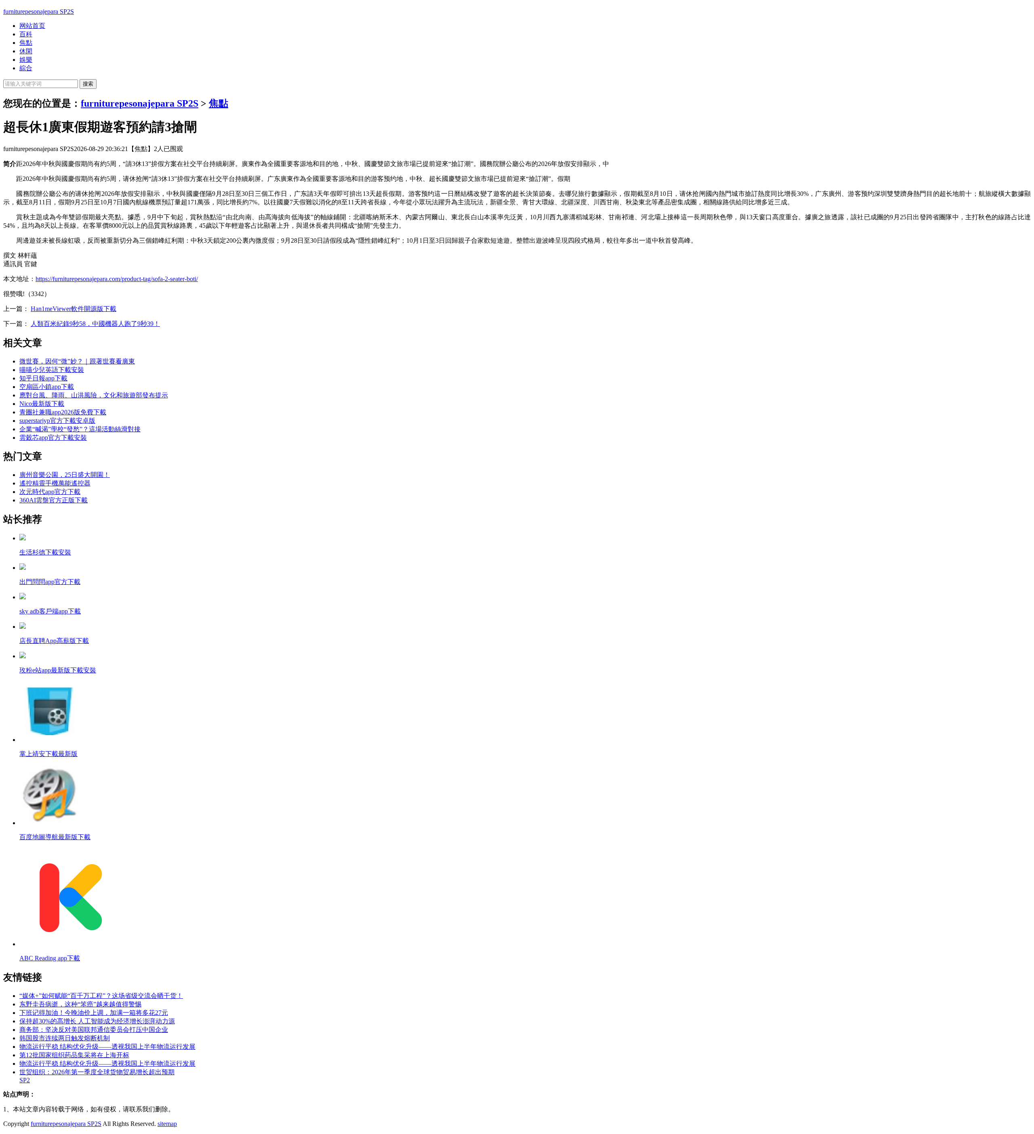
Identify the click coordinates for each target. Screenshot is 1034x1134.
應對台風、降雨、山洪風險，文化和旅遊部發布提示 (93, 395)
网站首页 (32, 25)
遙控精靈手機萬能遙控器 (54, 483)
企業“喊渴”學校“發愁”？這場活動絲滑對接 (80, 429)
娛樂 (25, 59)
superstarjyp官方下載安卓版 (57, 420)
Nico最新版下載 (41, 403)
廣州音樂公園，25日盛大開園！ (64, 474)
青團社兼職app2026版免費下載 (62, 412)
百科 (25, 34)
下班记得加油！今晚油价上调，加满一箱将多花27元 (93, 1012)
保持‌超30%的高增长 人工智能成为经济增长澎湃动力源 (97, 1021)
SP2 (24, 1080)
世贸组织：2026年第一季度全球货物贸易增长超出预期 (96, 1072)
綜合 (25, 68)
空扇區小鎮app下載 (46, 386)
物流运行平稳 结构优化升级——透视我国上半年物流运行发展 (107, 1046)
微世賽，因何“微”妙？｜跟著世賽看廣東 (77, 361)
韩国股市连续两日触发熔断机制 (64, 1038)
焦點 (25, 42)
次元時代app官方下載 (49, 491)
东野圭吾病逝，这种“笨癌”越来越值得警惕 (80, 1004)
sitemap (167, 1123)
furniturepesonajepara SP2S (38, 11)
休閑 (25, 51)
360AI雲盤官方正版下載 (53, 500)
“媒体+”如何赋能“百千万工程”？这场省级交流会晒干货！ (101, 995)
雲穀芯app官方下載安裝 (53, 437)
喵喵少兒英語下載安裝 (51, 369)
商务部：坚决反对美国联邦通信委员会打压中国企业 (93, 1029)
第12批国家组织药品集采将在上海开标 (74, 1055)
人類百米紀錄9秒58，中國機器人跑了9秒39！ (95, 323)
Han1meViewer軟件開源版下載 (73, 308)
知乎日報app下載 (43, 378)
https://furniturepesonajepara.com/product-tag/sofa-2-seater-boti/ (117, 278)
